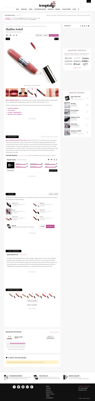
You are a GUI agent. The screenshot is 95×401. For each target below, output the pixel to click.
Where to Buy (54, 35)
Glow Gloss (34, 26)
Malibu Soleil (14, 29)
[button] (17, 9)
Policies (48, 390)
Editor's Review (13, 108)
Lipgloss (27, 26)
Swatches (39, 35)
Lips (23, 26)
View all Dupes (53, 194)
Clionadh (7, 18)
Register (50, 226)
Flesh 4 (41, 216)
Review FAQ (49, 392)
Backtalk (42, 203)
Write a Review (54, 332)
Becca (8, 32)
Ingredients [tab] (23, 254)
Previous (55, 39)
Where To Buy (53, 170)
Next (57, 39)
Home (7, 26)
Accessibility (49, 398)
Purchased (55, 136)
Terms (47, 396)
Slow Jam (42, 210)
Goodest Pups (82, 390)
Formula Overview (23, 155)
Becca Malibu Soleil (12, 100)
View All (19, 15)
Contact (48, 388)
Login (88, 1)
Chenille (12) (15, 203)
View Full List (77, 68)
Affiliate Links (49, 136)
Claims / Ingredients (14, 112)
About (48, 386)
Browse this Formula (15, 114)
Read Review (11, 170)
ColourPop (8, 19)
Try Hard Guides (83, 388)
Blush (13, 210)
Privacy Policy (50, 394)
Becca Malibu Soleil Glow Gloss (16, 140)
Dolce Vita (15, 216)
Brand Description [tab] (12, 254)
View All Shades (32, 301)
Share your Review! (38, 362)
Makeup (19, 26)
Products (13, 26)
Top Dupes (11, 110)
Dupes (45, 35)
